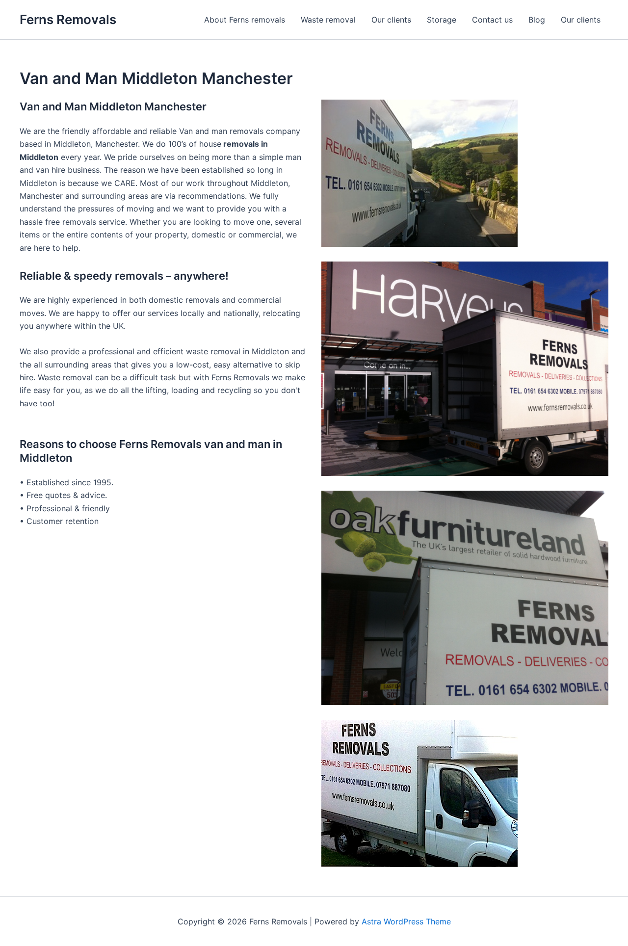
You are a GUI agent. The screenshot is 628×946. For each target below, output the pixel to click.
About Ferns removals (244, 20)
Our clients (391, 20)
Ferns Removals (68, 19)
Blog (536, 20)
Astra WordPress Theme (406, 921)
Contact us (492, 20)
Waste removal (328, 20)
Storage (441, 20)
